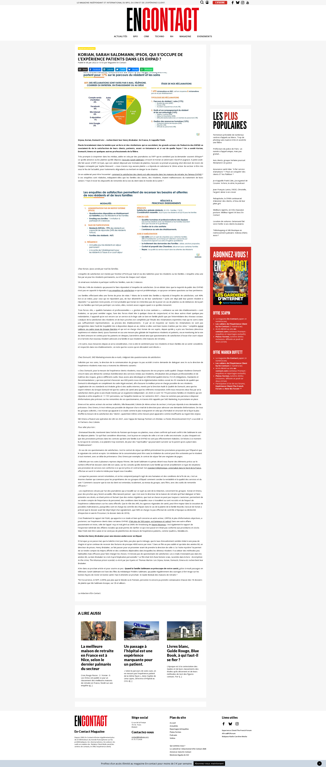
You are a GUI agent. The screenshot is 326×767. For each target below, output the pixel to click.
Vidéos (172, 738)
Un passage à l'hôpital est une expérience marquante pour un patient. (138, 655)
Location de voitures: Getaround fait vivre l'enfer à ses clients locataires (229, 222)
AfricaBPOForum (228, 733)
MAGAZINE (185, 36)
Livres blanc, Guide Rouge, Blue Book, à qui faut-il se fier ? (183, 653)
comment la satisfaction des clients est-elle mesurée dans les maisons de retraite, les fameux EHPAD (157, 174)
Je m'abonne (220, 2)
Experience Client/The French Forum (237, 730)
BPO (135, 36)
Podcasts (173, 735)
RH (171, 36)
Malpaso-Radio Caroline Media (234, 736)
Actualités (174, 726)
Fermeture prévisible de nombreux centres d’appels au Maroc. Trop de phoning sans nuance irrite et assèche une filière (229, 138)
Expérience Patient (87, 48)
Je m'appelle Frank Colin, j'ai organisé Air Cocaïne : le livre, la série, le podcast (230, 181)
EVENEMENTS (204, 36)
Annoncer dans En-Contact (180, 752)
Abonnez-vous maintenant (209, 763)
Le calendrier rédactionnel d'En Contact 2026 (188, 749)
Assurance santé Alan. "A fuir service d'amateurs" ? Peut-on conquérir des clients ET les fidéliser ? (229, 171)
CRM (146, 36)
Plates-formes (175, 732)
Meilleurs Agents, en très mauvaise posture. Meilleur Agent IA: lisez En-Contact (228, 212)
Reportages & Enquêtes (179, 729)
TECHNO (159, 36)
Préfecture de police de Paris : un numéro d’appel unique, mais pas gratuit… (227, 151)
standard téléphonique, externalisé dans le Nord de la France (174, 468)
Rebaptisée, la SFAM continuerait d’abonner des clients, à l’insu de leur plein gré (229, 201)
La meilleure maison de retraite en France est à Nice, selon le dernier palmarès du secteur (97, 657)
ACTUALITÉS (120, 36)
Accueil (173, 723)
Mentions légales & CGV (179, 755)
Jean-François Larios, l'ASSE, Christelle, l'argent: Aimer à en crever (229, 190)
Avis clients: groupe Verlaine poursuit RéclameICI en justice (229, 161)
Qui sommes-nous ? (177, 746)
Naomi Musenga (159, 524)
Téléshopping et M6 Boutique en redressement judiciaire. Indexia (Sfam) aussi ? (230, 233)
